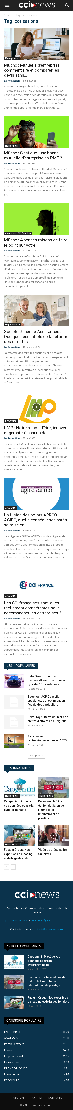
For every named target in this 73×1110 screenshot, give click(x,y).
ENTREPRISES (12, 146)
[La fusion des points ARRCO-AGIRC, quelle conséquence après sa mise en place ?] (36, 494)
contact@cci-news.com (47, 929)
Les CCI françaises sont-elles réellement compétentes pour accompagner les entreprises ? (32, 608)
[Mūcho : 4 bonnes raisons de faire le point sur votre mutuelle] (36, 219)
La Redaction (12, 80)
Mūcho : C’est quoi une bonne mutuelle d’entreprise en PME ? (33, 155)
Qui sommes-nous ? (15, 920)
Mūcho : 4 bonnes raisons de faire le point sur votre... (36, 243)
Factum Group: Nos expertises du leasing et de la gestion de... (18, 854)
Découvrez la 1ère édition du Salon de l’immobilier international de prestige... (51, 810)
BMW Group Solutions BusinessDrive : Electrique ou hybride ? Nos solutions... (47, 680)
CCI (40, 844)
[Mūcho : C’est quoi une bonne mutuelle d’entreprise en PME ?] (36, 132)
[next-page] (13, 867)
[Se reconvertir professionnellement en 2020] (14, 741)
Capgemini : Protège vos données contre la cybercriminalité (19, 805)
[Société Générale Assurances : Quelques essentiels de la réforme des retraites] (36, 310)
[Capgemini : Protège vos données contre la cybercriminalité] (19, 787)
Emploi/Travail (12, 324)
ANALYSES (10, 508)
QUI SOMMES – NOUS (23, 1098)
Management (12, 58)
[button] (6, 5)
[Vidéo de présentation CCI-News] (53, 835)
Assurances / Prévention (18, 233)
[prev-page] (6, 867)
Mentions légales (41, 920)
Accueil (8, 15)
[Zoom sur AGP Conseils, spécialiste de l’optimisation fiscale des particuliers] (14, 702)
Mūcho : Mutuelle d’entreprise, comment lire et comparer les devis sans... (32, 70)
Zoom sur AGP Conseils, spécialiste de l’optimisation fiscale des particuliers (46, 700)
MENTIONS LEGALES (50, 1098)
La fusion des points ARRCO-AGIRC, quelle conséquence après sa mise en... (35, 520)
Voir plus (35, 755)
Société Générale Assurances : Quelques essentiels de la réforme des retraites (36, 336)
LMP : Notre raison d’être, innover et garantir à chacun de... (35, 430)
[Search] (67, 5)
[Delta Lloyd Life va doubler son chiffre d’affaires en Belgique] (14, 722)
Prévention (11, 420)
